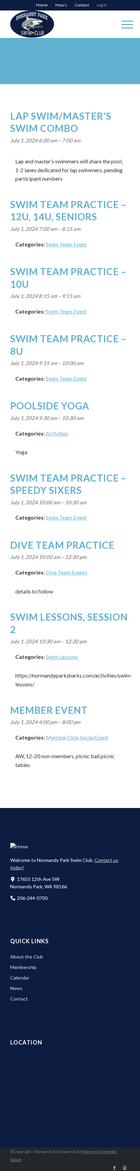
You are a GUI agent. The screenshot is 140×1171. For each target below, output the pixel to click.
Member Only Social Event (77, 737)
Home (42, 4)
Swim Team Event (66, 244)
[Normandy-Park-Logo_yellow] (58, 24)
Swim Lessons (62, 656)
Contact (82, 4)
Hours (61, 4)
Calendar (19, 978)
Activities (57, 433)
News (16, 988)
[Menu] (124, 24)
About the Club (26, 957)
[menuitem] (42, 5)
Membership (23, 967)
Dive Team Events (66, 572)
